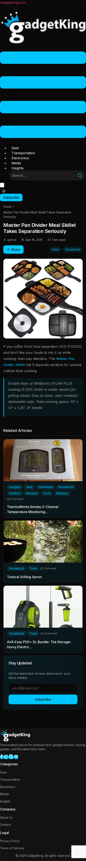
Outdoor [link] (14, 493)
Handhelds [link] (45, 487)
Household (72, 249)
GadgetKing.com (13, 2)
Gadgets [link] (15, 487)
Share (15, 249)
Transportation (23, 153)
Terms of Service (12, 848)
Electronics (20, 158)
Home (7, 206)
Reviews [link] (32, 493)
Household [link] (65, 487)
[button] (43, 95)
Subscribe (43, 699)
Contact (5, 824)
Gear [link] (29, 487)
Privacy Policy (10, 841)
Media (16, 163)
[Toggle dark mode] (4, 191)
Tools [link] (47, 493)
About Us (6, 817)
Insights (17, 168)
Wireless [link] (62, 493)
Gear (15, 148)
